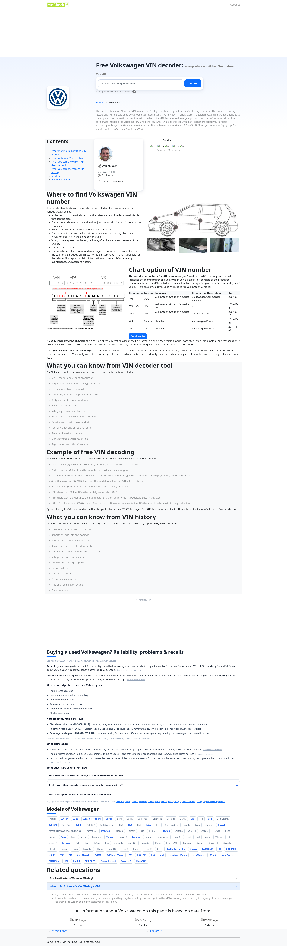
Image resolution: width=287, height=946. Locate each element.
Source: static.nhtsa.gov (60, 762)
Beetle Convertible (175, 848)
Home (99, 102)
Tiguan (109, 837)
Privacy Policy (59, 931)
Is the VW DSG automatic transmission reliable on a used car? (86, 785)
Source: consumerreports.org (129, 670)
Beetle (109, 818)
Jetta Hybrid (157, 855)
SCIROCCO (90, 861)
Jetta (148, 824)
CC (219, 848)
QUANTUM (54, 861)
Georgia (177, 801)
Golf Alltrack (83, 855)
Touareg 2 (126, 861)
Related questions (61, 179)
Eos (192, 818)
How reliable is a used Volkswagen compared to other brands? (86, 775)
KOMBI (212, 855)
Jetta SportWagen (178, 855)
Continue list (138, 336)
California (120, 801)
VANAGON (141, 861)
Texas (127, 801)
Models (55, 176)
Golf (210, 818)
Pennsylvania (154, 801)
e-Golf (51, 855)
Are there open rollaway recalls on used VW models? (80, 794)
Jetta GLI (141, 855)
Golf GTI (53, 824)
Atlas (75, 818)
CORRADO (231, 848)
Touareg (136, 837)
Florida (135, 801)
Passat (221, 824)
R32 (66, 861)
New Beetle (227, 855)
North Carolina (188, 801)
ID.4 (130, 824)
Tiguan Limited (108, 861)
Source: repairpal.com (212, 749)
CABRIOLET (207, 848)
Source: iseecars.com (136, 679)
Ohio (170, 801)
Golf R (78, 824)
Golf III (98, 855)
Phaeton (105, 830)
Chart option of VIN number (67, 158)
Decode (192, 83)
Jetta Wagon (198, 855)
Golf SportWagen (115, 855)
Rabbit (76, 861)
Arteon (64, 818)
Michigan (201, 801)
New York (143, 801)
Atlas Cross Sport (92, 818)
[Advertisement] (143, 32)
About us (235, 4)
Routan (166, 830)
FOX (61, 855)
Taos (63, 837)
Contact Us (156, 931)
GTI (130, 855)
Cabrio (193, 848)
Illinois (164, 801)
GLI (70, 855)
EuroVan (66, 843)
